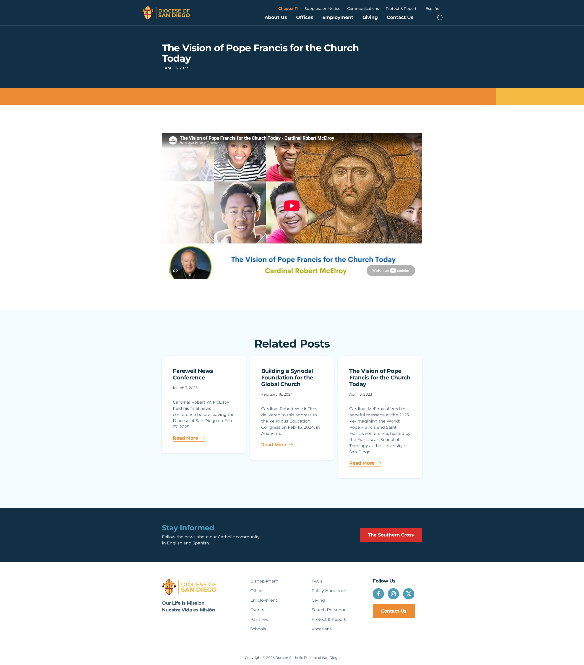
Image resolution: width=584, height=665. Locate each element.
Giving (370, 17)
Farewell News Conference (193, 374)
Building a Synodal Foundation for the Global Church (287, 377)
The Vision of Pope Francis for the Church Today (379, 377)
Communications (363, 8)
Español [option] (433, 8)
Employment (337, 17)
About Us (276, 17)
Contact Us (400, 17)
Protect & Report (401, 8)
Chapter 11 (288, 8)
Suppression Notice (322, 8)
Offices (304, 17)
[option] (433, 8)
